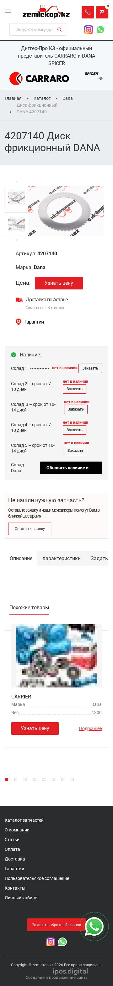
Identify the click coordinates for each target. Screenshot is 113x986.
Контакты (15, 888)
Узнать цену (59, 283)
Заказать (90, 368)
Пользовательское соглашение (37, 878)
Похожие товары (29, 608)
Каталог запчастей (24, 820)
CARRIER (21, 697)
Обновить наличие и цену (67, 469)
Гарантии (34, 322)
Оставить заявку (30, 529)
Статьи (12, 839)
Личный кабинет (22, 897)
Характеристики (61, 558)
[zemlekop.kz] (46, 11)
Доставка (15, 858)
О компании (17, 829)
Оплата (12, 849)
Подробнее (90, 728)
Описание (21, 558)
